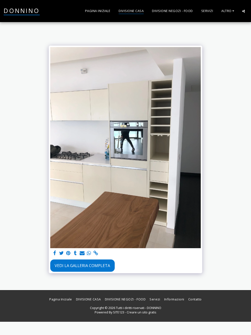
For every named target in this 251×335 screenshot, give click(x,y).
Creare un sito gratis (141, 312)
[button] (243, 11)
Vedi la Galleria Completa (82, 265)
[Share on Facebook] (54, 253)
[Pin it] (68, 253)
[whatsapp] (89, 253)
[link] (95, 253)
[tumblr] (75, 253)
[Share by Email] (82, 253)
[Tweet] (61, 253)
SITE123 (118, 312)
